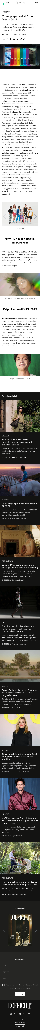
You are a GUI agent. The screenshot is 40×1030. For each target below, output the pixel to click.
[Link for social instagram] (20, 1014)
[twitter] (17, 40)
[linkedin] (14, 40)
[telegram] (24, 40)
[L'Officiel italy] (20, 2)
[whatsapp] (20, 40)
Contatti (20, 1019)
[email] (3, 40)
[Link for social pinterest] (24, 1014)
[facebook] (7, 40)
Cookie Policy (20, 1026)
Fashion (6, 12)
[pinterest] (10, 40)
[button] (35, 216)
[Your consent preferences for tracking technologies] (4, 4)
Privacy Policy (25, 988)
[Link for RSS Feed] (29, 1014)
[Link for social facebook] (15, 1014)
